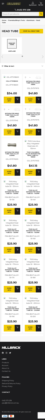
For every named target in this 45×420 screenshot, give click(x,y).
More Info (9, 100)
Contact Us (6, 371)
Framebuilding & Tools (16, 20)
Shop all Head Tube (31, 31)
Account (5, 365)
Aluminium (30, 20)
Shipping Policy (8, 381)
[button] (22, 56)
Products (5, 363)
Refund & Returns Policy (11, 383)
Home (4, 20)
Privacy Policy (7, 386)
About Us (5, 368)
